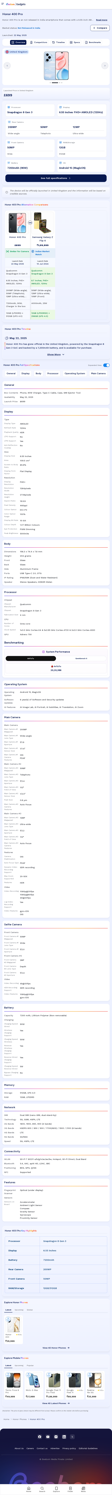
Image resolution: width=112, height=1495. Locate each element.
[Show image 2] (55, 82)
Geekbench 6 (81, 658)
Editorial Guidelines (88, 1448)
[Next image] (104, 65)
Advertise (55, 1448)
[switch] (106, 365)
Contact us (42, 1448)
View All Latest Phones (54, 1403)
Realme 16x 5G (90, 1391)
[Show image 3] (59, 82)
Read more (101, 20)
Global (30, 1310)
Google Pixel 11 (70, 1391)
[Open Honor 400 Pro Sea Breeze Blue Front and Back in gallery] (56, 66)
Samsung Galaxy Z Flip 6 (42, 239)
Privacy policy (69, 1448)
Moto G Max (32, 1390)
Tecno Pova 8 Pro (12, 1391)
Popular (30, 1365)
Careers (30, 1448)
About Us (19, 1448)
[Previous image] (7, 65)
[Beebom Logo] (16, 4)
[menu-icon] (3, 4)
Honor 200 (8, 1335)
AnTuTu (30, 658)
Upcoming (19, 1310)
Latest (8, 1310)
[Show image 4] (61, 82)
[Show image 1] (50, 82)
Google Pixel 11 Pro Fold (53, 1391)
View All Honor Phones (54, 1348)
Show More (54, 354)
